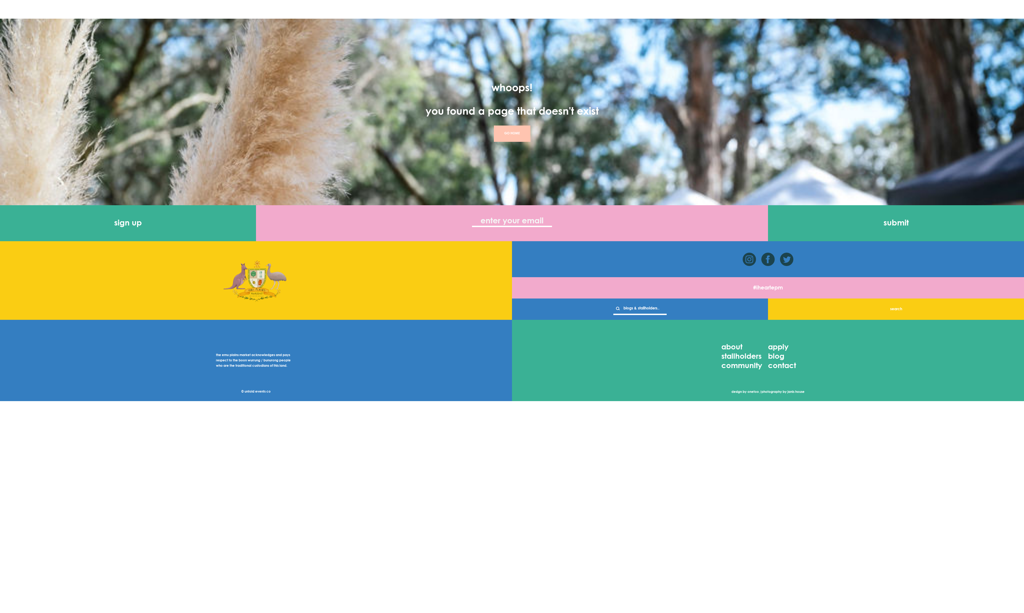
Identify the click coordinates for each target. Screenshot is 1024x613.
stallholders (741, 356)
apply (778, 347)
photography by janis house (783, 392)
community (741, 366)
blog (776, 356)
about (731, 347)
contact (782, 366)
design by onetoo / (746, 392)
